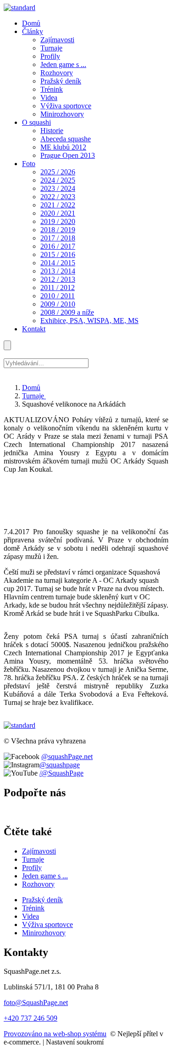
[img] (19, 7)
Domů (31, 387)
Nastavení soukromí (75, 1042)
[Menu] (7, 345)
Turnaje (34, 396)
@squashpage (59, 765)
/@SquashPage (61, 773)
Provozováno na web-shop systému (55, 1034)
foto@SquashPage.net (36, 1002)
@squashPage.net (67, 756)
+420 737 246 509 (30, 1018)
